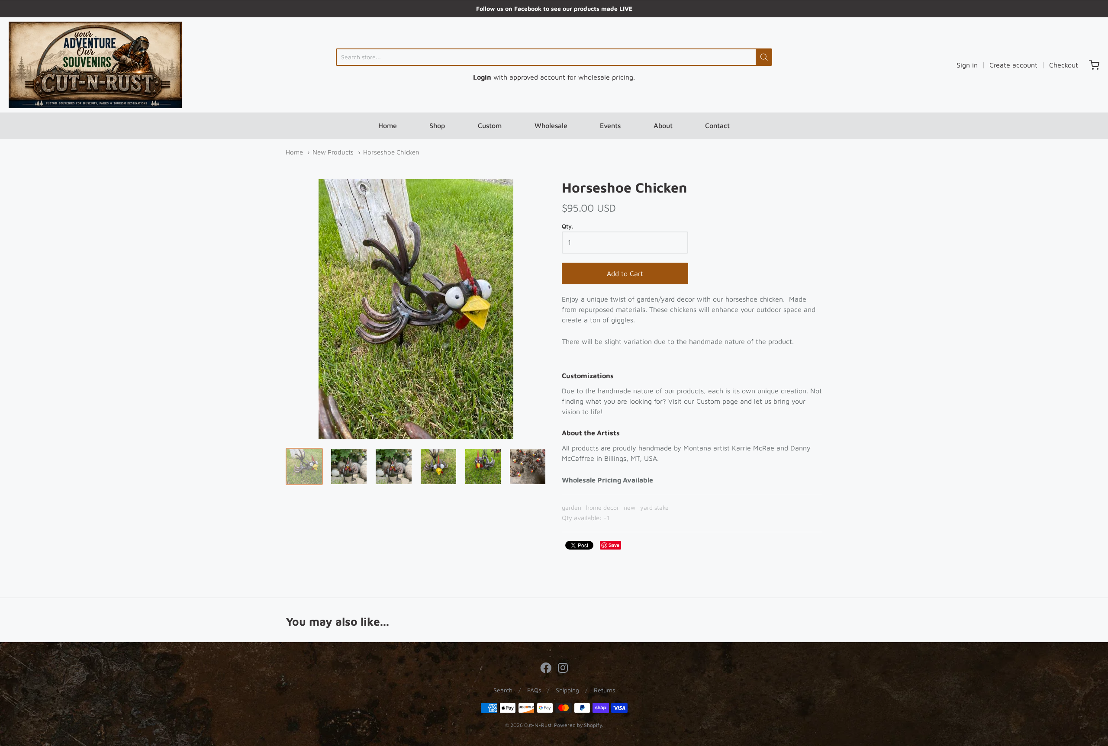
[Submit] (764, 57)
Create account (1013, 65)
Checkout (1063, 65)
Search (502, 690)
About (663, 125)
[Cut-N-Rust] (95, 65)
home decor (602, 507)
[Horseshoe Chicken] (304, 466)
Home (387, 125)
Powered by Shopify (578, 725)
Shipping (567, 690)
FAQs (534, 690)
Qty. (567, 226)
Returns (604, 690)
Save (614, 545)
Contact (717, 125)
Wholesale (551, 125)
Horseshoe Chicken (391, 152)
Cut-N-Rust (537, 725)
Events (610, 125)
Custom (490, 125)
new (629, 507)
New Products (333, 152)
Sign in (967, 65)
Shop (437, 125)
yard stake (654, 507)
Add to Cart (625, 273)
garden (571, 507)
